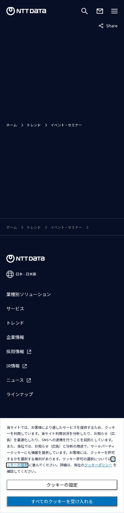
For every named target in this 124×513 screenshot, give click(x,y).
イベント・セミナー (66, 125)
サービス (15, 309)
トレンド (34, 125)
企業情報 (15, 337)
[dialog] (62, 465)
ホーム (11, 125)
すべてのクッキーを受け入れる (62, 501)
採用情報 (15, 351)
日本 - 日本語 (26, 274)
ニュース (15, 380)
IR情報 (13, 365)
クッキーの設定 (62, 485)
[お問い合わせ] (100, 11)
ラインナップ (19, 394)
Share (108, 26)
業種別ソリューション (28, 294)
